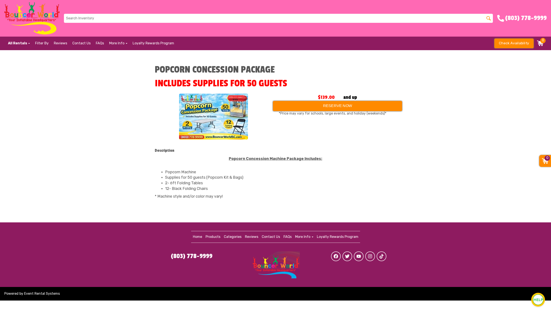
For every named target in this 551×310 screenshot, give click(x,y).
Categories (232, 237)
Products (213, 237)
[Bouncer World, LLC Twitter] (347, 256)
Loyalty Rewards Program (153, 43)
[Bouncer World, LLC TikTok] (381, 256)
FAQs (100, 43)
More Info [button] (117, 43)
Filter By (42, 43)
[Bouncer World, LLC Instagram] (370, 256)
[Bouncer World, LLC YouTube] (359, 256)
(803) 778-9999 (191, 256)
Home (197, 237)
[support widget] (538, 300)
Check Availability (514, 43)
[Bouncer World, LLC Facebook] (336, 256)
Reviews (60, 43)
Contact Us (81, 43)
